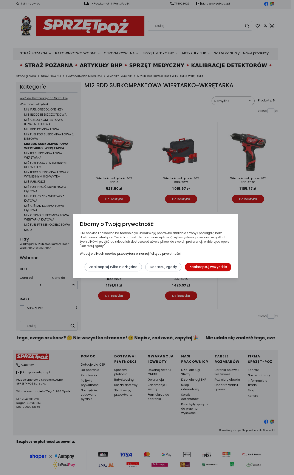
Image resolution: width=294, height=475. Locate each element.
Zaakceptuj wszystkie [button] (208, 267)
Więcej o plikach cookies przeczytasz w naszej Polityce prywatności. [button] (130, 254)
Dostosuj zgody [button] (163, 267)
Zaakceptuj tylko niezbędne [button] (113, 267)
